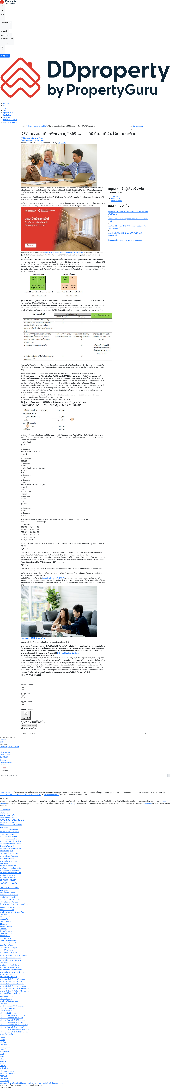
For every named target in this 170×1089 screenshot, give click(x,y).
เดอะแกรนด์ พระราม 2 (8, 943)
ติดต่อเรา (4, 757)
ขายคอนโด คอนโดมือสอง (9, 856)
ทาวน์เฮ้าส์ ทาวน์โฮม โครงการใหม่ (12, 912)
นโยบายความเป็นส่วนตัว (43, 1083)
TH (2, 47)
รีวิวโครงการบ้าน (6, 922)
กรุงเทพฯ (3, 1037)
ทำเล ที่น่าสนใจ (6, 1034)
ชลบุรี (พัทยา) (4, 1051)
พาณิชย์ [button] (4, 31)
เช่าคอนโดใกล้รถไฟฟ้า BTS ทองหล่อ (12, 1020)
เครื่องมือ (4, 1068)
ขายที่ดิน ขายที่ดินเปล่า (8, 866)
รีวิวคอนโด (4, 919)
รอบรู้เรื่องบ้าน (8, 117)
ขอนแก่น (3, 1061)
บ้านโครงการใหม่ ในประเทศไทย (14, 904)
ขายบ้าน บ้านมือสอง (7, 858)
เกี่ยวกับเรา (3, 750)
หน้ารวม (6, 103)
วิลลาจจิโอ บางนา (6, 931)
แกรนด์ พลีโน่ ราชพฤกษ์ (8, 948)
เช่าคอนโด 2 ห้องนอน (7, 1008)
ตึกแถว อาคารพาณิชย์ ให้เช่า (10, 899)
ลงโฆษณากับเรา (7, 39)
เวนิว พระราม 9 (5, 938)
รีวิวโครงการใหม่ (6, 917)
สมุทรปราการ (5, 1047)
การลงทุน (114, 196)
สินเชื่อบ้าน (7, 115)
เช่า (4, 110)
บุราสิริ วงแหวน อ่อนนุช (8, 940)
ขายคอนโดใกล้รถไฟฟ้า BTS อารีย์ (12, 981)
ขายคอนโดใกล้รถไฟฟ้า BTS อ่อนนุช (12, 979)
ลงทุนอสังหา (62, 143)
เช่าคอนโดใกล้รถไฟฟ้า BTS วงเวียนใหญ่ (14, 1025)
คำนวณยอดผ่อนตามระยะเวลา (10, 844)
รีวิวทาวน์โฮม (5, 924)
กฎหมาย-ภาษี (8, 113)
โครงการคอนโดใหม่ (7, 910)
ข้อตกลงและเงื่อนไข (28, 1083)
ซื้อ (4, 105)
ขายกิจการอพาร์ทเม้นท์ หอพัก (10, 868)
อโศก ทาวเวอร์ (5, 936)
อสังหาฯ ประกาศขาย (9, 853)
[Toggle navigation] (2, 100)
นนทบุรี (2, 1040)
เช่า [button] (2, 14)
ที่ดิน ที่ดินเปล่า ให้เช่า (7, 892)
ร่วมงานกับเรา (5, 755)
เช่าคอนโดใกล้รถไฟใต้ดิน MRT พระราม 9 (14, 1029)
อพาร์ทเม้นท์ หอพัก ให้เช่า (9, 895)
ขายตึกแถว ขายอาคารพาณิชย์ (10, 873)
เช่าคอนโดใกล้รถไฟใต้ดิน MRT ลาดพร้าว (14, 1032)
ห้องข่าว (3, 760)
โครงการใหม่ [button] (6, 23)
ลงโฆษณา (148, 803)
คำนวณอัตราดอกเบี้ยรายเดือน (10, 841)
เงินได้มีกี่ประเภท (29, 733)
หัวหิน (2, 1059)
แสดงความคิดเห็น (6, 762)
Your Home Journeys (10, 122)
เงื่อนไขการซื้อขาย (57, 1083)
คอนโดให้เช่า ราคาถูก (7, 996)
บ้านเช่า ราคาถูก (6, 999)
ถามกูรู (73, 803)
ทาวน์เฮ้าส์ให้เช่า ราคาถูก (9, 1001)
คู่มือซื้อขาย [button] (5, 35)
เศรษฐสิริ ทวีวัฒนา (6, 950)
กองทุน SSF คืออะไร (33, 638)
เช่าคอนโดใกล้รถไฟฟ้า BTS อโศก (11, 1022)
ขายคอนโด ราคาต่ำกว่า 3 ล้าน (10, 960)
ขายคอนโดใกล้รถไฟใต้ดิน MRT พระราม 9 (14, 988)
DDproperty (5, 809)
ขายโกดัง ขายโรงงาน (7, 875)
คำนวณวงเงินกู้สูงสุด (7, 834)
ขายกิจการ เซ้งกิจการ (7, 877)
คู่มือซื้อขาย (28, 126)
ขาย (4, 108)
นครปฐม (3, 1066)
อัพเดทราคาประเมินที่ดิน (8, 822)
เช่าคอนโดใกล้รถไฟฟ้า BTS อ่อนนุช (12, 1015)
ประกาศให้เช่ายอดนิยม (10, 993)
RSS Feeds (3, 1076)
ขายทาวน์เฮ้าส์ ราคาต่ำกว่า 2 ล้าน (12, 972)
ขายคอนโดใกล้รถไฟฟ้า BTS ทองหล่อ (13, 986)
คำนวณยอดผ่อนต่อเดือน (8, 839)
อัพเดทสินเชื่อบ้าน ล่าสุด (8, 846)
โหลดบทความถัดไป (29, 726)
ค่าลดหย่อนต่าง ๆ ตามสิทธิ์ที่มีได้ (53, 578)
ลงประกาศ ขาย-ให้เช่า (7, 1074)
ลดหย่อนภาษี (115, 198)
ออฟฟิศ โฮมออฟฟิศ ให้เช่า (9, 897)
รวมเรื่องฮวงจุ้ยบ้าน (6, 851)
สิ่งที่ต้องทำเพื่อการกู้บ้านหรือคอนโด (12, 820)
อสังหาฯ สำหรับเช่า (8, 879)
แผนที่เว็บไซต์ (4, 1081)
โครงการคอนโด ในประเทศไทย (11, 825)
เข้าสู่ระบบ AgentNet (7, 1071)
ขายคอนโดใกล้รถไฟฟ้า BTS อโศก (12, 984)
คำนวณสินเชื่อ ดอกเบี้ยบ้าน (9, 832)
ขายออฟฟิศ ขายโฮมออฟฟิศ (9, 870)
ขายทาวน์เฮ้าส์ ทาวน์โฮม (8, 861)
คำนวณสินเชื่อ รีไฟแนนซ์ (8, 836)
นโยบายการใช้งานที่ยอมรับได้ (10, 1083)
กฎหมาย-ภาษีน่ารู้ (40, 126)
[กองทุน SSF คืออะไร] (59, 611)
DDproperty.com (6, 792)
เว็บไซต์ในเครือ (5, 765)
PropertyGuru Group (9, 746)
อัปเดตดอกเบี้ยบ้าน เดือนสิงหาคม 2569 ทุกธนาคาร (125, 240)
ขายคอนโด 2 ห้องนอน (8, 974)
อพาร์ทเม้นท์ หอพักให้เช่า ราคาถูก (12, 1006)
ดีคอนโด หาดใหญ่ (6, 945)
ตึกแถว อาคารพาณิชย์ (51, 795)
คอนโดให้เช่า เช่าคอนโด (8, 883)
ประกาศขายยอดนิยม (9, 952)
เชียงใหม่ (3, 1042)
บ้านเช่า (2, 885)
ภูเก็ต (2, 1063)
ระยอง (2, 1056)
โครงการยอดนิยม (6, 926)
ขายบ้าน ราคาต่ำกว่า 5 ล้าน (9, 967)
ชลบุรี (2, 1054)
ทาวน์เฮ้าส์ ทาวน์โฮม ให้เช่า (9, 888)
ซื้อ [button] (2, 6)
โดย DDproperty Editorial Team (32, 140)
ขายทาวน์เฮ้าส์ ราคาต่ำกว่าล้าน (11, 970)
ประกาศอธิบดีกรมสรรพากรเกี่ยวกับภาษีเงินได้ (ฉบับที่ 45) (64, 252)
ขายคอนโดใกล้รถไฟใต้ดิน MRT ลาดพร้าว (14, 991)
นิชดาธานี (3, 929)
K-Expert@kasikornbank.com (68, 653)
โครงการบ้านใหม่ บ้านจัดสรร (10, 907)
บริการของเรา (5, 752)
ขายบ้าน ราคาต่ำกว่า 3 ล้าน (9, 965)
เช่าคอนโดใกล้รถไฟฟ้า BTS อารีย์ (11, 1018)
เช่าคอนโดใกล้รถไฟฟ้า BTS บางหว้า (12, 1027)
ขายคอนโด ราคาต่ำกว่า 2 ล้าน (10, 958)
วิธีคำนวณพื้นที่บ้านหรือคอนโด (10, 818)
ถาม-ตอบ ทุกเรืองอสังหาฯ (9, 829)
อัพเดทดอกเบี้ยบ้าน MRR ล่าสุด (10, 848)
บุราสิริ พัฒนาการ (6, 933)
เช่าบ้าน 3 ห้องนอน (6, 1011)
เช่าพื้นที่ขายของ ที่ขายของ (9, 902)
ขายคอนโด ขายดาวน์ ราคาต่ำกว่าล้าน (13, 955)
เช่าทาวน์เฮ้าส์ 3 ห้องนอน (8, 1013)
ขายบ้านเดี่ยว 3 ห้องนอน (8, 977)
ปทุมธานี (3, 1049)
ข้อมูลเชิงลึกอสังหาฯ (10, 120)
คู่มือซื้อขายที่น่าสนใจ (7, 815)
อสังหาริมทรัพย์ (116, 201)
